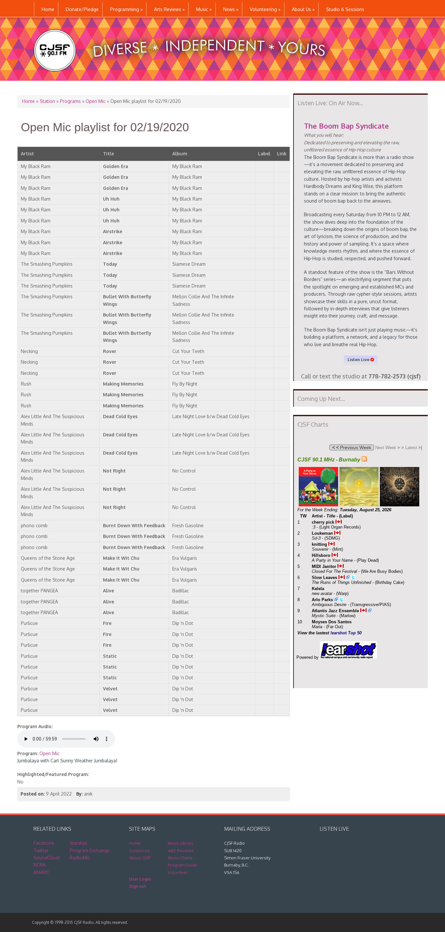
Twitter (41, 850)
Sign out (137, 886)
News (230, 9)
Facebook (44, 843)
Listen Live (359, 359)
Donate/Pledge (82, 9)
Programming (126, 9)
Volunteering (265, 9)
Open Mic (96, 101)
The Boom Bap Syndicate (346, 125)
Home (48, 9)
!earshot (78, 843)
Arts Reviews (169, 9)
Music (204, 9)
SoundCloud (47, 857)
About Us (303, 9)
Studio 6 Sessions (345, 9)
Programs (70, 101)
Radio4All (80, 857)
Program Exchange (90, 850)
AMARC (41, 872)
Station (47, 101)
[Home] (186, 77)
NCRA (40, 865)
